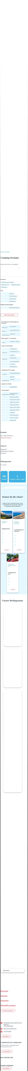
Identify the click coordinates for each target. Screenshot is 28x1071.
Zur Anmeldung (6, 1051)
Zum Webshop (6, 1068)
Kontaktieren (6, 1036)
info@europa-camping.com (10, 1028)
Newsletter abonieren (8, 1010)
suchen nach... (6, 970)
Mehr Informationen (9, 314)
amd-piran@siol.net (6, 437)
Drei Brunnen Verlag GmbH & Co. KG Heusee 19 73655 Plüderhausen (13, 1024)
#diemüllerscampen (8, 1005)
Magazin (4, 996)
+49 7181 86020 (7, 1031)
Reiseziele (4, 991)
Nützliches (5, 1001)
